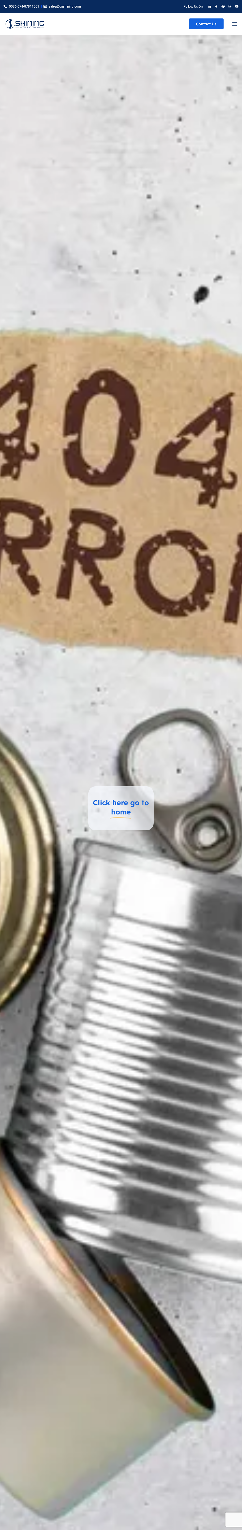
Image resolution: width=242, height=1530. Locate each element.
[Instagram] (230, 6)
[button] (234, 24)
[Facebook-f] (216, 6)
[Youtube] (236, 6)
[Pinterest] (223, 6)
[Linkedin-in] (209, 6)
